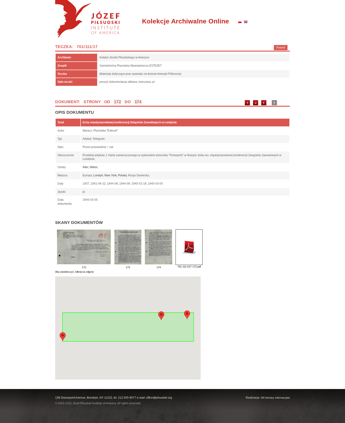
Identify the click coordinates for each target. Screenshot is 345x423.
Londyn (98, 175)
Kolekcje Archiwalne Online (185, 21)
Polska (122, 175)
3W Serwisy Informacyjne (275, 397)
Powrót (280, 47)
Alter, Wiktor (90, 167)
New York (110, 175)
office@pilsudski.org (159, 397)
